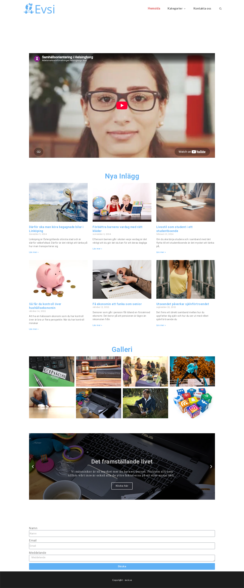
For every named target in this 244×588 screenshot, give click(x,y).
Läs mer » (34, 252)
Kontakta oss (202, 8)
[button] (33, 466)
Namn (33, 528)
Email (33, 540)
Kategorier (175, 8)
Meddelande (37, 552)
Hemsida (154, 8)
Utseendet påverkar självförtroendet (182, 304)
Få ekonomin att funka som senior (117, 304)
